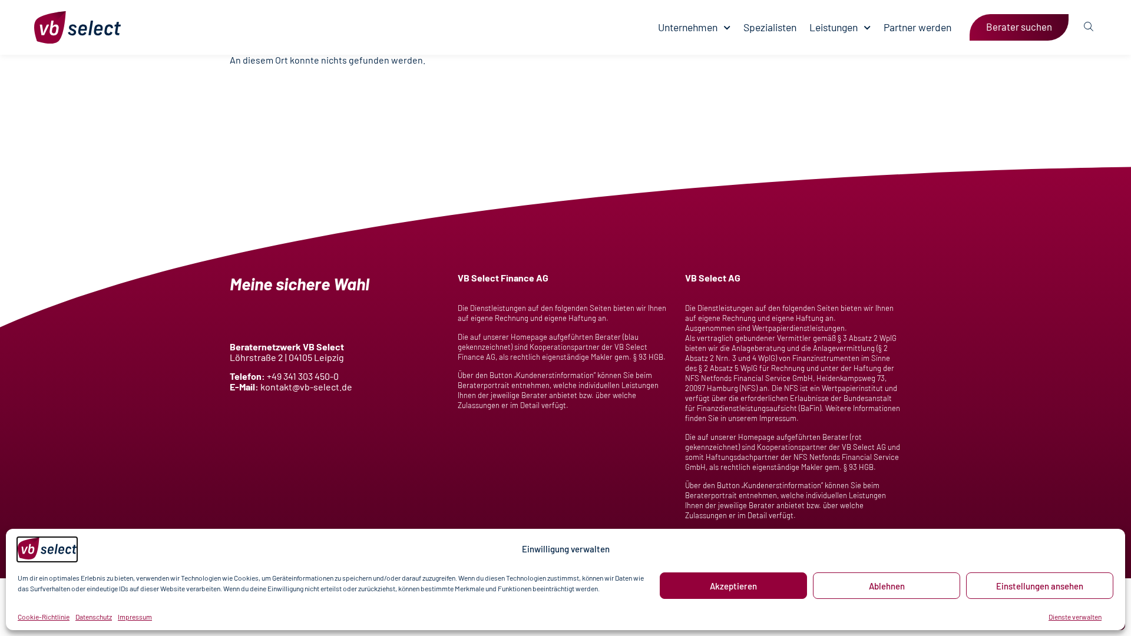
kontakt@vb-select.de (306, 386)
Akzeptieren (733, 586)
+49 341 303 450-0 (303, 376)
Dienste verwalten (1075, 616)
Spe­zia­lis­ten (769, 27)
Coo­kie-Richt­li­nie (44, 616)
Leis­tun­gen (833, 27)
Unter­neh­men (687, 27)
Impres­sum (135, 616)
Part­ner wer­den (917, 27)
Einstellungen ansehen (1039, 586)
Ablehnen (887, 586)
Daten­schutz (93, 616)
